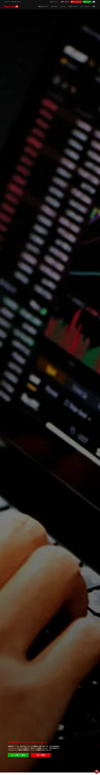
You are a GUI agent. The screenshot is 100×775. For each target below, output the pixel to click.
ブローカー (54, 6)
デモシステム (54, 1)
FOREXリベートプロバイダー (27, 742)
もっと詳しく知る (18, 755)
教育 (93, 6)
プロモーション (73, 6)
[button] (94, 2)
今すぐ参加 (40, 755)
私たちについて (43, 6)
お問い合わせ (64, 1)
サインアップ (76, 1)
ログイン (88, 1)
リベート (63, 6)
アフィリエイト (85, 6)
